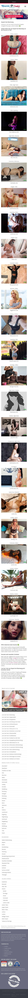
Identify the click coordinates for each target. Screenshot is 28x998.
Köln (3, 773)
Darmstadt (4, 782)
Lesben (3, 914)
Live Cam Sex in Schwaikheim (9, 752)
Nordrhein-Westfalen (7, 861)
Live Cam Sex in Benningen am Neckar (11, 756)
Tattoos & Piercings (6, 921)
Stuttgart (4, 793)
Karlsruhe (4, 828)
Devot (4, 895)
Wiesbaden (4, 780)
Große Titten (5, 905)
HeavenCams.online (14, 991)
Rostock (4, 823)
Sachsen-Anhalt (5, 870)
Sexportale (6, 950)
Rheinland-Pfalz (5, 863)
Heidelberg (4, 789)
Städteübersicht (7, 954)
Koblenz (4, 810)
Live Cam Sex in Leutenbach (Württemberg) (12, 747)
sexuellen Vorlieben (13, 662)
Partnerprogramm (6, 994)
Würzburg (4, 796)
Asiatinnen (4, 882)
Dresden (4, 786)
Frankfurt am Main (6, 770)
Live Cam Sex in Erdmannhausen (10, 724)
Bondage (5, 893)
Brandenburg (5, 847)
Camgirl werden (7, 948)
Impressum (14, 996)
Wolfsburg (4, 826)
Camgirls (15, 658)
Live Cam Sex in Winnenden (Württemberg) (12, 745)
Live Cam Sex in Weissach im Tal (10, 728)
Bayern (3, 842)
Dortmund (4, 819)
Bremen (4, 849)
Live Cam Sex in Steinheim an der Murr (11, 731)
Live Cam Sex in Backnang (8, 715)
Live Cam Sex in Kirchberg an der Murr (11, 721)
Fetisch (3, 888)
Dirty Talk (4, 886)
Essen (3, 833)
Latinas (3, 912)
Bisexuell (4, 884)
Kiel (3, 807)
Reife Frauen (5, 919)
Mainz (3, 777)
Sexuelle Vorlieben (8, 952)
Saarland (4, 865)
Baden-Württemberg (7, 840)
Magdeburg (4, 821)
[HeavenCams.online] (11, 6)
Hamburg (4, 851)
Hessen (3, 854)
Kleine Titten (5, 909)
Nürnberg (4, 791)
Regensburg (5, 817)
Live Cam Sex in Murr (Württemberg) (10, 749)
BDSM (4, 891)
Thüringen (4, 874)
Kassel (3, 800)
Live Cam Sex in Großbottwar (9, 735)
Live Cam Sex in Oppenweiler (9, 717)
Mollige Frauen (5, 916)
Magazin (14, 2)
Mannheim (4, 768)
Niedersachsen (5, 858)
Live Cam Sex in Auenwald (8, 726)
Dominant (5, 898)
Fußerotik (5, 900)
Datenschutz (22, 994)
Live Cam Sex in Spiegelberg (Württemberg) (12, 740)
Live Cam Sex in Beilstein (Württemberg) (11, 754)
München (4, 775)
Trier (3, 830)
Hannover (4, 805)
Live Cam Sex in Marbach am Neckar (11, 758)
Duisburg (4, 798)
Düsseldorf (4, 766)
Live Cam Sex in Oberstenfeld (9, 733)
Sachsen (4, 868)
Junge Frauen (5, 907)
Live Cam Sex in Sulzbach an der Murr (11, 738)
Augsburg (4, 814)
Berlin (3, 844)
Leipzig (3, 784)
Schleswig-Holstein (6, 872)
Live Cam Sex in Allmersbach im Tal (10, 742)
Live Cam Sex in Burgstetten (9, 719)
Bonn (3, 803)
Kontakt (17, 994)
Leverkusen (4, 812)
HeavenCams (4, 926)
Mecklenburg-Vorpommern (8, 856)
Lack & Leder (6, 902)
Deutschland (10, 926)
